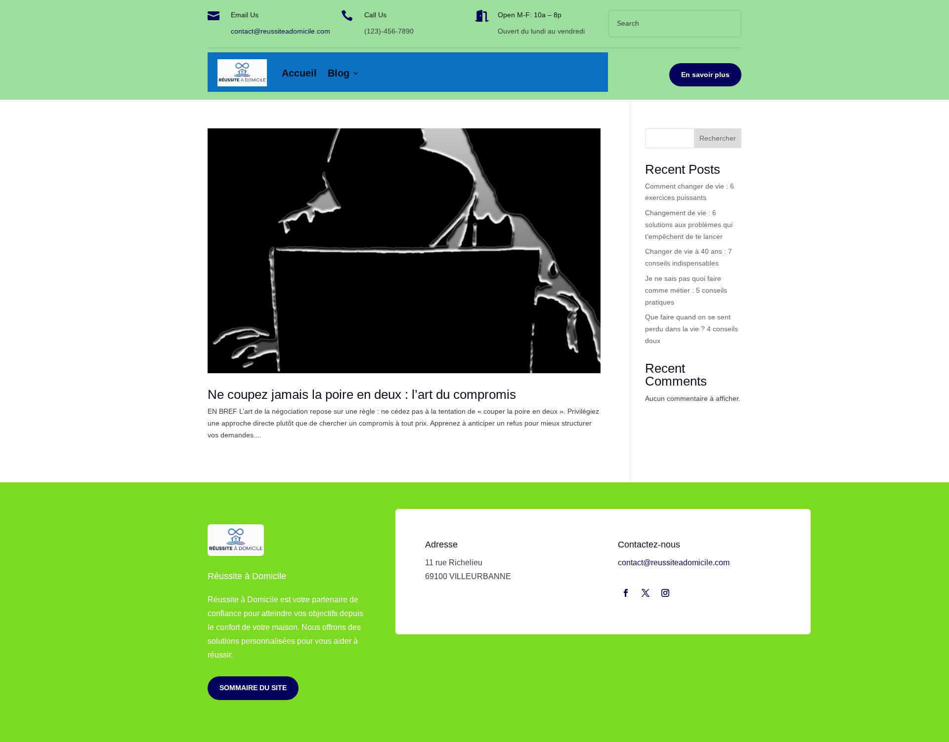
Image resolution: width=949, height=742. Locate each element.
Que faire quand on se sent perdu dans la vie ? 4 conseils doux (691, 329)
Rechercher (717, 138)
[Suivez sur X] (645, 593)
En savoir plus (705, 74)
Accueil (299, 73)
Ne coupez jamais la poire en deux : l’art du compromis (362, 394)
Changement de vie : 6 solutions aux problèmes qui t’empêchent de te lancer (689, 224)
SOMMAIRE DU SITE (253, 688)
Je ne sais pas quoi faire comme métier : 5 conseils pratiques (686, 290)
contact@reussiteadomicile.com (280, 31)
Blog (338, 73)
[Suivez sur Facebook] (626, 593)
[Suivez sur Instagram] (665, 593)
